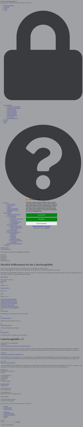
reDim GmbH (46, 227)
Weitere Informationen (38, 226)
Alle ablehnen (41, 219)
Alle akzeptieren (41, 215)
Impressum (47, 226)
